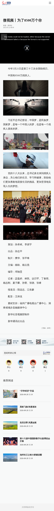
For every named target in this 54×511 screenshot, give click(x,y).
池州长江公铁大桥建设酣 (31, 455)
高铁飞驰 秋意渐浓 (28, 407)
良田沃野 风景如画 (28, 422)
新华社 (10, 25)
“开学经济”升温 (27, 391)
